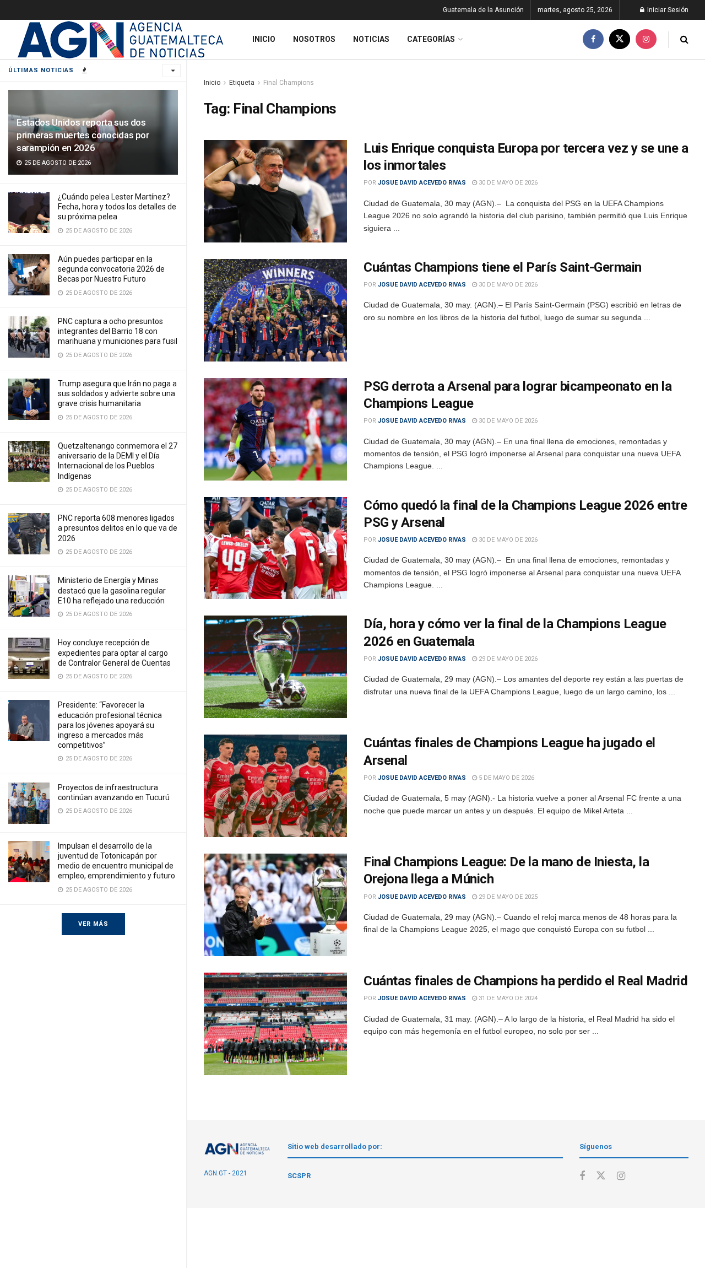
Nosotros (314, 39)
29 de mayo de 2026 (507, 658)
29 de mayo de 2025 (507, 896)
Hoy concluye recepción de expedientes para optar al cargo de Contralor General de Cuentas (114, 652)
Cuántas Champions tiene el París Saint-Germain (503, 267)
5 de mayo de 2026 (505, 777)
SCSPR (299, 1176)
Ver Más (93, 923)
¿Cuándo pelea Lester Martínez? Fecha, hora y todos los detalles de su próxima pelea (117, 206)
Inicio (263, 39)
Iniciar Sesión (667, 10)
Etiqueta (241, 83)
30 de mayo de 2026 (507, 182)
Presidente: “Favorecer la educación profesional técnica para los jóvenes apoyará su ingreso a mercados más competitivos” (110, 724)
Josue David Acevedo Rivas (422, 182)
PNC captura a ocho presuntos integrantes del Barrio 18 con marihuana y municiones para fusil (117, 331)
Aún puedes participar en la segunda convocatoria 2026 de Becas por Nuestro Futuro (111, 269)
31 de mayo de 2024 (507, 998)
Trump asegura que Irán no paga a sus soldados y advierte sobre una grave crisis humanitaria (117, 393)
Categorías (431, 39)
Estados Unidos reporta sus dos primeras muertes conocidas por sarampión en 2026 (83, 135)
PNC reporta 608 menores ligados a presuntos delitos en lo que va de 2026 (117, 528)
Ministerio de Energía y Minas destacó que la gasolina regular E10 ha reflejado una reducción (112, 590)
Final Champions (288, 83)
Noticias (371, 39)
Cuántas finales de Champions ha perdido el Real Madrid (525, 981)
